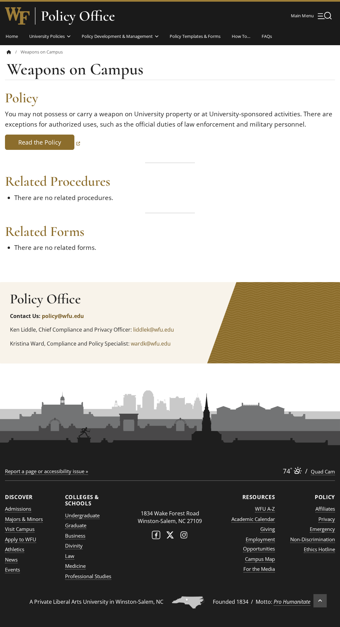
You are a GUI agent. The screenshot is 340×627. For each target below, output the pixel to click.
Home (12, 36)
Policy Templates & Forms (195, 36)
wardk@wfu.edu (151, 343)
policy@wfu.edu (63, 316)
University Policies (47, 36)
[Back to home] (9, 52)
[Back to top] (320, 600)
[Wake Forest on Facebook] (156, 536)
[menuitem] (14, 52)
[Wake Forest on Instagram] (184, 536)
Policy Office (78, 16)
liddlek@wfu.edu (153, 329)
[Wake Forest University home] (17, 16)
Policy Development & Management (117, 36)
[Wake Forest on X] (170, 536)
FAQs (267, 36)
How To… (241, 36)
